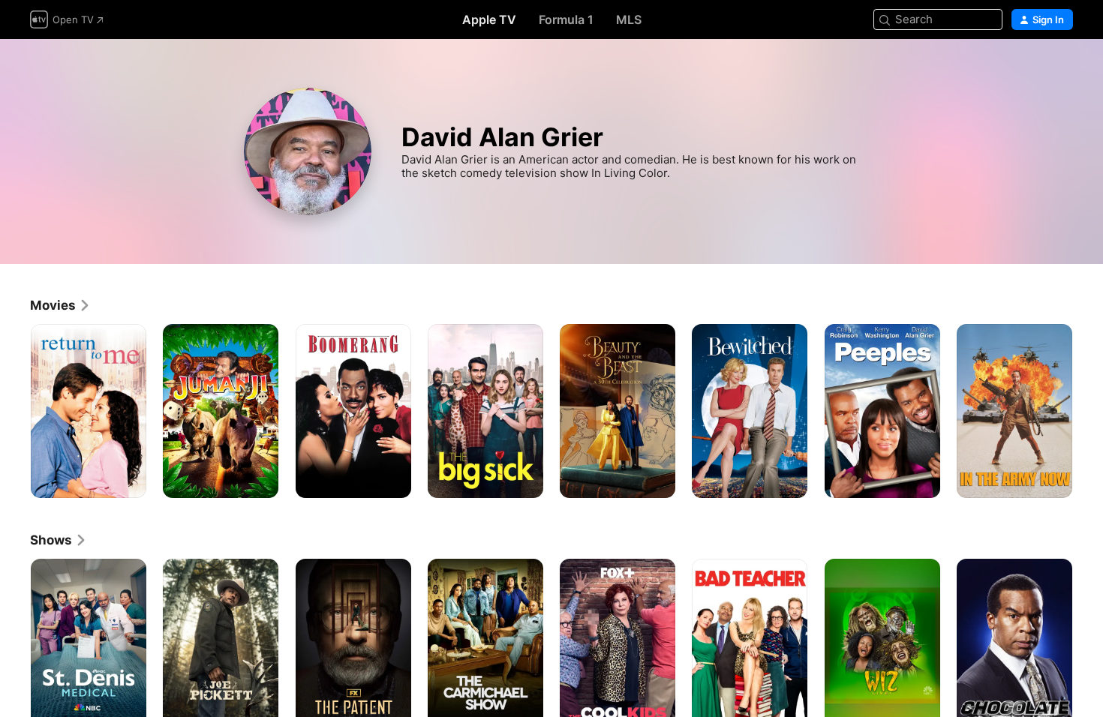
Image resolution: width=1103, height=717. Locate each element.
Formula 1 (566, 19)
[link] (60, 305)
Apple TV (489, 19)
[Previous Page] (15, 411)
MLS (629, 19)
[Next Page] (1087, 411)
